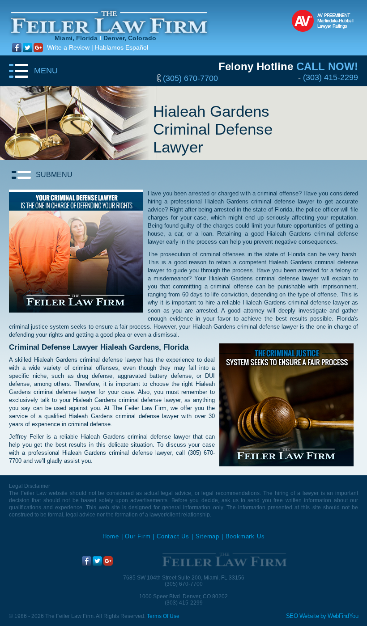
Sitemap (208, 536)
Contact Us (173, 536)
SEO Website (302, 616)
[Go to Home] (226, 559)
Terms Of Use (163, 616)
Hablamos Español (121, 47)
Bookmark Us (245, 536)
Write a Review (68, 47)
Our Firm (137, 536)
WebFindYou (343, 616)
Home (110, 536)
